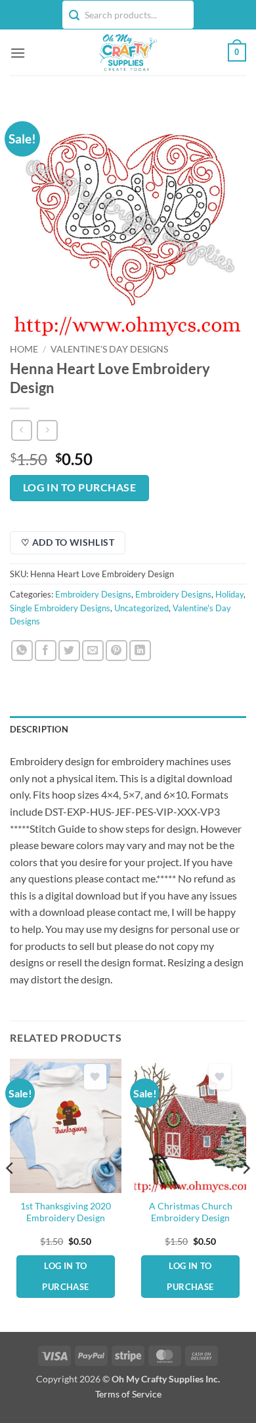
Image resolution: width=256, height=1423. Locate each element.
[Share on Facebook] (45, 651)
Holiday (229, 594)
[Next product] (21, 430)
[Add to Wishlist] (95, 1077)
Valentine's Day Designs (109, 349)
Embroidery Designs (93, 594)
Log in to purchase (79, 487)
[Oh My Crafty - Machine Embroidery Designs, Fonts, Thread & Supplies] (126, 52)
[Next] (245, 1194)
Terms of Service (128, 1393)
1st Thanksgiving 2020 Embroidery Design (65, 1212)
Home (24, 349)
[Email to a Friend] (93, 651)
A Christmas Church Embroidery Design (190, 1212)
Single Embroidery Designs (60, 608)
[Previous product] (47, 430)
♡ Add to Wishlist (67, 542)
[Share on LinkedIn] (140, 651)
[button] (18, 53)
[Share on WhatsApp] (22, 651)
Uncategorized (141, 608)
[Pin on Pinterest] (116, 651)
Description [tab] (39, 729)
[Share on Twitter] (69, 651)
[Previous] (10, 1194)
